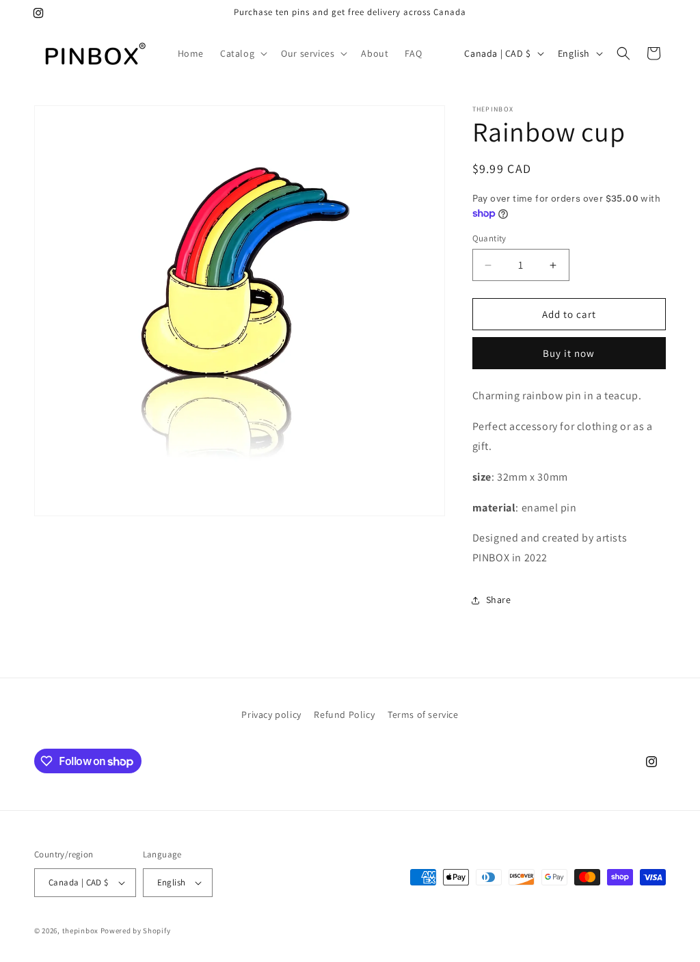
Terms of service (423, 714)
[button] (242, 53)
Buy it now (569, 353)
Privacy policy (271, 714)
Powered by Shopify (135, 930)
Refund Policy (344, 714)
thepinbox (80, 930)
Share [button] (498, 599)
